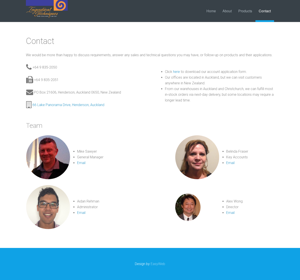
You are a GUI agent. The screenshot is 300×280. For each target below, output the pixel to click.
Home (211, 10)
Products (245, 10)
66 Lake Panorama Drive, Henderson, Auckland (68, 105)
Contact (265, 10)
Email (81, 163)
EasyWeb (158, 264)
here (176, 72)
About (227, 10)
